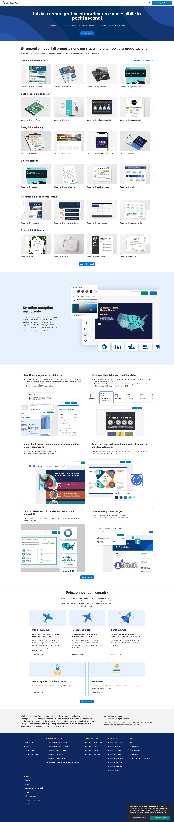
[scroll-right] (153, 75)
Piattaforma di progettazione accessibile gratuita (62, 762)
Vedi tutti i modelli (87, 264)
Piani (130, 742)
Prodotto (62, 3)
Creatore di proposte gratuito (56, 758)
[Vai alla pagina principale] (10, 2)
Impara (89, 3)
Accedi (147, 3)
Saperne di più (37, 654)
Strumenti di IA (29, 750)
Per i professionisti (135, 750)
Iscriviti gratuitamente (162, 3)
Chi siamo (27, 780)
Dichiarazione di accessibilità (33, 788)
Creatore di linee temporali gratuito (58, 746)
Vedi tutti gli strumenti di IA (143, 60)
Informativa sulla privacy (32, 800)
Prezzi (99, 3)
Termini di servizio (30, 804)
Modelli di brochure (114, 750)
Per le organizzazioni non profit (139, 758)
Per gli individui (134, 746)
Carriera (26, 784)
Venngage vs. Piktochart (92, 754)
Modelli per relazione (115, 762)
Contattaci (27, 792)
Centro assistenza (30, 796)
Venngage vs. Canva (91, 746)
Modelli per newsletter (115, 758)
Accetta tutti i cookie (160, 817)
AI (71, 3)
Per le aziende (133, 754)
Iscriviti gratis (87, 33)
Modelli (79, 3)
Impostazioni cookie (139, 817)
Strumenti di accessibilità (32, 754)
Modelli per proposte (115, 766)
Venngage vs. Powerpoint (93, 742)
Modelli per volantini (115, 754)
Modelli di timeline (114, 746)
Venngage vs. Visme (91, 750)
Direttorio (27, 746)
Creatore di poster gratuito (55, 754)
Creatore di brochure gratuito (56, 750)
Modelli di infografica (115, 742)
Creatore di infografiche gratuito (57, 742)
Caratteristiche (28, 742)
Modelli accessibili (114, 770)
